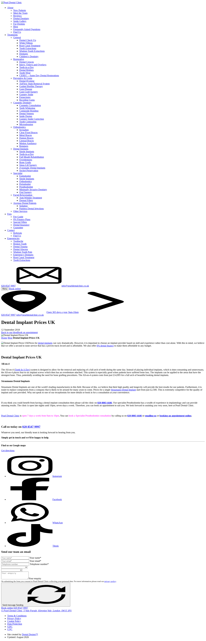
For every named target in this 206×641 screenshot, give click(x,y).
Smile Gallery (19, 21)
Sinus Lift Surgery (28, 165)
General (17, 37)
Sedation (23, 206)
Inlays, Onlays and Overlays (32, 64)
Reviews (17, 15)
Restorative (18, 59)
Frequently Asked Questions (26, 29)
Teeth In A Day (22, 369)
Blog (15, 26)
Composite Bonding (28, 111)
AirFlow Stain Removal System (34, 83)
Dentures (23, 53)
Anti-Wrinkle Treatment (30, 197)
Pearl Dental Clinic (10, 415)
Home (4, 338)
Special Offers (20, 222)
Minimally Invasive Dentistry (33, 189)
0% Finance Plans (21, 219)
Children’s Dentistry (28, 56)
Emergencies (13, 238)
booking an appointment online (175, 415)
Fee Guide (18, 216)
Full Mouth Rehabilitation (31, 157)
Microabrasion (26, 124)
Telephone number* (39, 564)
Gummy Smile (26, 94)
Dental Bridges (26, 70)
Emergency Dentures (23, 254)
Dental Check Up (27, 40)
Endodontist (25, 176)
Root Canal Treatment (29, 45)
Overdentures (25, 159)
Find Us (17, 32)
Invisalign (24, 130)
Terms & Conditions (17, 615)
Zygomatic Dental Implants (32, 168)
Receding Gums (27, 100)
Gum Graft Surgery (28, 92)
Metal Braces (25, 135)
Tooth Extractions (27, 48)
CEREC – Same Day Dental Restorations (39, 75)
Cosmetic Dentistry (22, 102)
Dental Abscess (20, 249)
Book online (7, 608)
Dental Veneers (26, 113)
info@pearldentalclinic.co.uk (30, 315)
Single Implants (26, 151)
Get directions (7, 450)
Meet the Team (20, 13)
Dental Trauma (20, 246)
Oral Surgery (25, 192)
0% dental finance (105, 345)
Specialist (17, 173)
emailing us (150, 415)
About (10, 7)
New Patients (19, 10)
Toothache (18, 241)
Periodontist (25, 184)
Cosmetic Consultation (30, 105)
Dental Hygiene (26, 81)
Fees (9, 214)
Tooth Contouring (27, 121)
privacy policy (110, 581)
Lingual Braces (26, 140)
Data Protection (14, 624)
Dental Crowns (26, 62)
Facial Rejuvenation (22, 195)
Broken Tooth (20, 244)
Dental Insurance (21, 225)
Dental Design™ (30, 634)
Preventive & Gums (22, 78)
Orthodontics (19, 127)
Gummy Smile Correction (31, 119)
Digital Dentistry (21, 18)
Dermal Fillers (26, 200)
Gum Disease (25, 89)
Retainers (23, 146)
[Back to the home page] (11, 2)
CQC (9, 629)
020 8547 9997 (8, 286)
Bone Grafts (25, 162)
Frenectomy (25, 97)
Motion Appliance (27, 143)
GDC (10, 626)
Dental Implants (20, 149)
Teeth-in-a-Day (26, 67)
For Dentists (19, 24)
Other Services (20, 211)
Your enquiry (35, 578)
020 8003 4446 (104, 402)
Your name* (35, 558)
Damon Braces (26, 138)
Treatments (12, 34)
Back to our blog (9, 332)
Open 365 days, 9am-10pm (62, 312)
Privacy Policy (14, 618)
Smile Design (25, 116)
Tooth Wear (24, 73)
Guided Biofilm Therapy (31, 86)
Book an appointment (27, 332)
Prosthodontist (26, 187)
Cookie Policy (14, 621)
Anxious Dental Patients (24, 203)
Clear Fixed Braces (28, 132)
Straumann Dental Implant (123, 389)
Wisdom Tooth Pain (22, 252)
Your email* (35, 561)
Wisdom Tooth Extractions (32, 51)
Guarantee (18, 227)
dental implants (45, 343)
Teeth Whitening (27, 108)
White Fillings (26, 43)
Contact (11, 230)
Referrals (17, 233)
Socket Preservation (28, 170)
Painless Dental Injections (31, 208)
